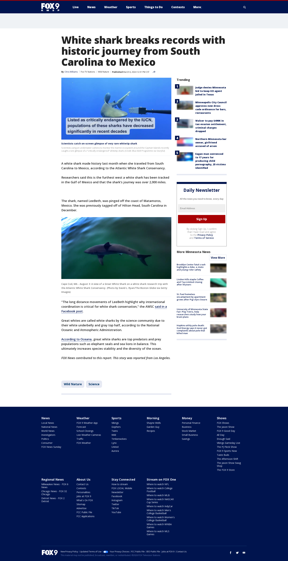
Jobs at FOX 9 (83, 496)
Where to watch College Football (159, 490)
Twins (115, 430)
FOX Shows (223, 422)
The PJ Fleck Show (227, 446)
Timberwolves (119, 438)
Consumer (46, 442)
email (244, 552)
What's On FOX (84, 500)
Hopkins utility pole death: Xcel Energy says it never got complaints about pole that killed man (192, 329)
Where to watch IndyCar (160, 506)
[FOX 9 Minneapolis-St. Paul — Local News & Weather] (52, 7)
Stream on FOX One (161, 479)
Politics (45, 438)
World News (47, 430)
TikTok (115, 508)
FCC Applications (85, 516)
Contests (81, 488)
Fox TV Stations (88, 71)
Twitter (115, 504)
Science (94, 384)
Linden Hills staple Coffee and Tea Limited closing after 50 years (190, 282)
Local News (47, 422)
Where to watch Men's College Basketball (159, 512)
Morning (153, 418)
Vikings (115, 422)
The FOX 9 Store (226, 469)
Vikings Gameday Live (228, 442)
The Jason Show (225, 426)
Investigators (48, 434)
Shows (221, 418)
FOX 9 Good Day (226, 430)
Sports (116, 418)
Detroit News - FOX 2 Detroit (52, 500)
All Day (220, 434)
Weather (83, 418)
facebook (230, 552)
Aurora (115, 450)
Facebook (117, 496)
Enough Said (223, 438)
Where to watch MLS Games (158, 533)
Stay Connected (123, 479)
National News (49, 426)
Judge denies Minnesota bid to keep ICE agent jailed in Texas (210, 91)
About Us (83, 479)
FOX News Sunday (51, 446)
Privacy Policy (205, 234)
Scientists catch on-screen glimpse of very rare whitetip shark (99, 143)
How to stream (120, 484)
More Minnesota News (193, 252)
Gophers (116, 426)
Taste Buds (223, 454)
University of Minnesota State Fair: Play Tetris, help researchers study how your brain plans (192, 313)
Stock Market (189, 430)
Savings (186, 438)
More (197, 7)
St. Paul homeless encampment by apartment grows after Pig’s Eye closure (192, 297)
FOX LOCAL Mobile (122, 488)
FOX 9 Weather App (87, 422)
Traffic (80, 438)
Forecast (81, 426)
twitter (237, 552)
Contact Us (82, 484)
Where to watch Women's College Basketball (161, 519)
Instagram (117, 500)
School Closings (85, 430)
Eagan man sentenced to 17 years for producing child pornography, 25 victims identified (210, 160)
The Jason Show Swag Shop (229, 464)
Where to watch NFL (158, 484)
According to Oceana (76, 339)
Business (187, 426)
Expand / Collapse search (245, 7)
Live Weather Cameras (88, 434)
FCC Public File (84, 512)
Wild (114, 434)
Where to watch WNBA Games (159, 526)
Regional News (52, 479)
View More (218, 257)
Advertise (81, 508)
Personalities (83, 492)
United (115, 446)
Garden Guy (153, 426)
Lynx (114, 442)
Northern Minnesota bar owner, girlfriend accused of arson (210, 142)
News (45, 418)
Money (187, 418)
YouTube (116, 512)
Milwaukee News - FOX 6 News (54, 486)
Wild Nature (103, 71)
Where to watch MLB (158, 495)
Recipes (151, 430)
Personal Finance (191, 422)
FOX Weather (83, 442)
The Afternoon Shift (227, 458)
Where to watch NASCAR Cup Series (160, 501)
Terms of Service (204, 237)
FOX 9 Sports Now (227, 450)
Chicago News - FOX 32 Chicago (54, 493)
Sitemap (80, 504)
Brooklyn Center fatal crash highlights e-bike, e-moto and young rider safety (191, 267)
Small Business (190, 434)
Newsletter (117, 492)
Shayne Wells (154, 422)
